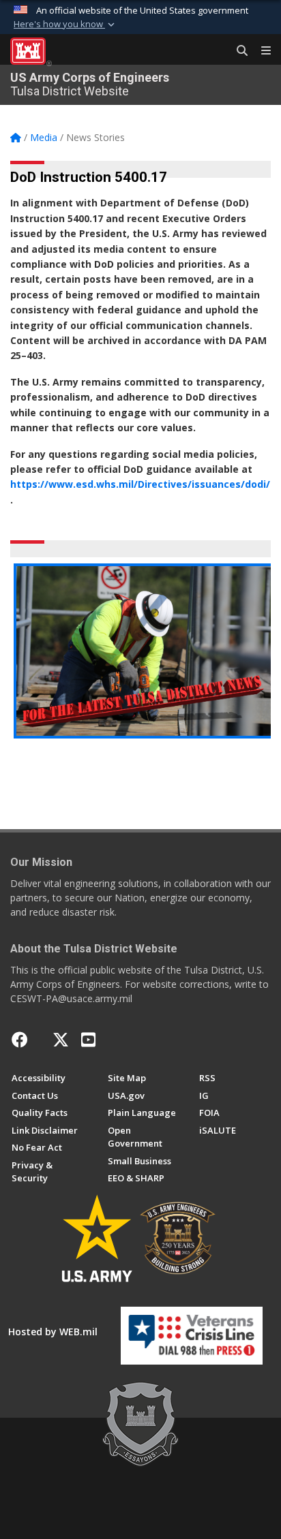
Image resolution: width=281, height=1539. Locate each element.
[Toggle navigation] (260, 51)
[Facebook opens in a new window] (20, 1039)
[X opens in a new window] (61, 1039)
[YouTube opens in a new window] (88, 1039)
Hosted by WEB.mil (53, 1331)
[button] (65, 24)
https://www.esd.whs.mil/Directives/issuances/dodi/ (140, 484)
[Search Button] (237, 51)
